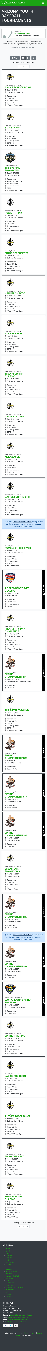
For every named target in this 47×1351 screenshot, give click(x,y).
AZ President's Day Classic (17, 589)
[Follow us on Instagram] (16, 1325)
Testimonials (10, 1262)
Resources (9, 1285)
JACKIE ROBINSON (15, 1076)
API (7, 1267)
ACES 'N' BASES (14, 333)
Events (8, 1253)
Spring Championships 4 (16, 834)
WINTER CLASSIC (15, 416)
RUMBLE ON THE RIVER (18, 548)
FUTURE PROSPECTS (17, 253)
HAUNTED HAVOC (15, 293)
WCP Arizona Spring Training (18, 1001)
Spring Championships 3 (16, 795)
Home (8, 1249)
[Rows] (23, 58)
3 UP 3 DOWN (12, 127)
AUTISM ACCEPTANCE (17, 1116)
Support (8, 1294)
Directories (9, 1274)
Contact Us (10, 1296)
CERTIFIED (44, 589)
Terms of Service (30, 1333)
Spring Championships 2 (16, 756)
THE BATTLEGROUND (17, 710)
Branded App (10, 1278)
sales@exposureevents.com (18, 1317)
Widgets (8, 1269)
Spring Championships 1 (15, 675)
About (8, 1251)
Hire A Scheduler (11, 1271)
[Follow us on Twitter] (10, 1325)
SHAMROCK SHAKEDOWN (12, 870)
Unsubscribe (10, 1290)
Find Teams (10, 1283)
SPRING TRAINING (15, 1036)
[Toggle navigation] (43, 3)
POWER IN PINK (13, 213)
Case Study (10, 1280)
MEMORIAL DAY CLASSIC (14, 1198)
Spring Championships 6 (16, 965)
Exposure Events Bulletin (22, 522)
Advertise (9, 1264)
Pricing (8, 1260)
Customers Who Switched (15, 1287)
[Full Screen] (33, 58)
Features (9, 1258)
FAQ (7, 1292)
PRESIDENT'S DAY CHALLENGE (15, 630)
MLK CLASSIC (13, 456)
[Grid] (27, 58)
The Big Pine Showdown (12, 169)
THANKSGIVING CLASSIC (14, 375)
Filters (16, 58)
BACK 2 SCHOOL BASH (18, 87)
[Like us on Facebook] (5, 1325)
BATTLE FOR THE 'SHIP (17, 497)
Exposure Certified (12, 1276)
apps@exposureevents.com (18, 1319)
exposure (15, 3)
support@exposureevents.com (21, 1315)
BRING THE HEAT (14, 1156)
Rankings (9, 1255)
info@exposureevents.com (16, 1322)
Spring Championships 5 (16, 915)
